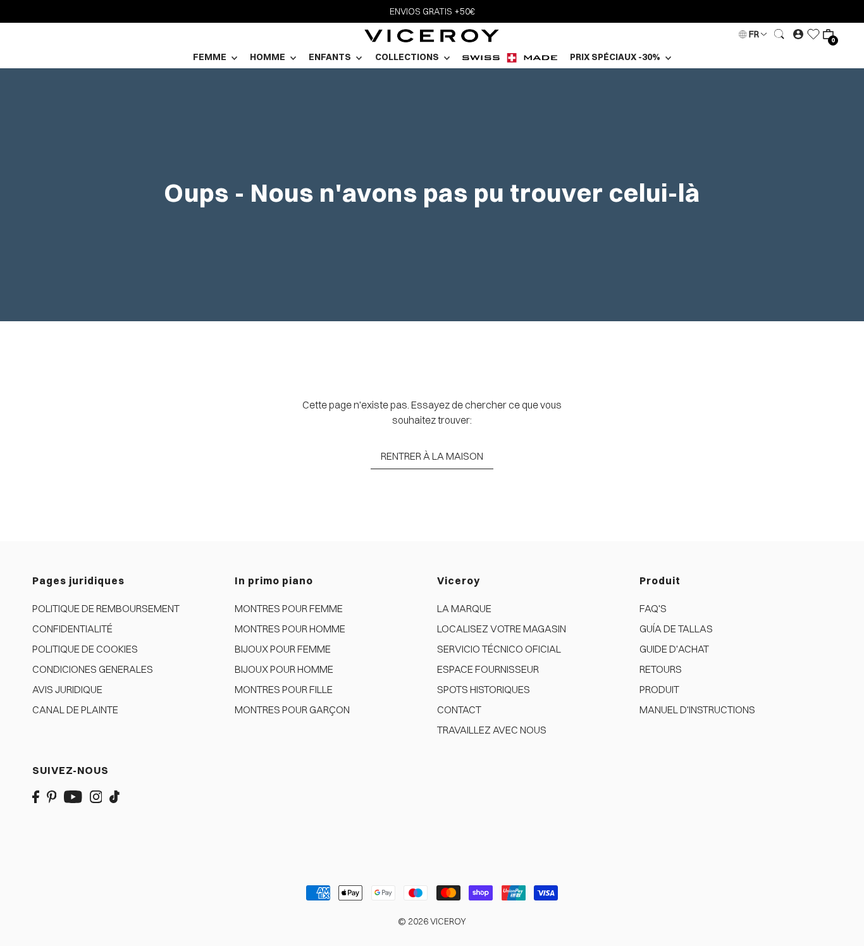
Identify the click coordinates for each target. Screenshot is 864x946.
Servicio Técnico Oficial (499, 648)
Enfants (331, 57)
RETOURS (660, 669)
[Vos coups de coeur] (813, 34)
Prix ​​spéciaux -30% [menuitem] (616, 57)
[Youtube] (73, 795)
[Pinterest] (52, 795)
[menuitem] (510, 57)
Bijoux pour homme (284, 669)
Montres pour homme (290, 628)
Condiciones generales (92, 669)
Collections (408, 57)
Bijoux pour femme (283, 648)
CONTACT (459, 709)
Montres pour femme (289, 608)
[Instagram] (96, 795)
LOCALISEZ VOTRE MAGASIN (501, 628)
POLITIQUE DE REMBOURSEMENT (106, 608)
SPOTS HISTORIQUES (483, 689)
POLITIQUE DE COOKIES (85, 648)
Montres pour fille (284, 689)
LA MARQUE (464, 608)
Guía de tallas (676, 628)
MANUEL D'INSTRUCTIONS (697, 709)
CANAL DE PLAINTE (75, 709)
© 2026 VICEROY (432, 921)
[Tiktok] (114, 795)
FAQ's (653, 608)
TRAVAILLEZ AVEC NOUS (491, 729)
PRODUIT (659, 689)
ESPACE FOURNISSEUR (488, 669)
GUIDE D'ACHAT (674, 648)
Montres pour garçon (292, 709)
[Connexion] (779, 34)
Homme (268, 57)
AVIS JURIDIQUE (67, 689)
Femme (210, 57)
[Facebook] (35, 795)
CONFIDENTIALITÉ (72, 628)
